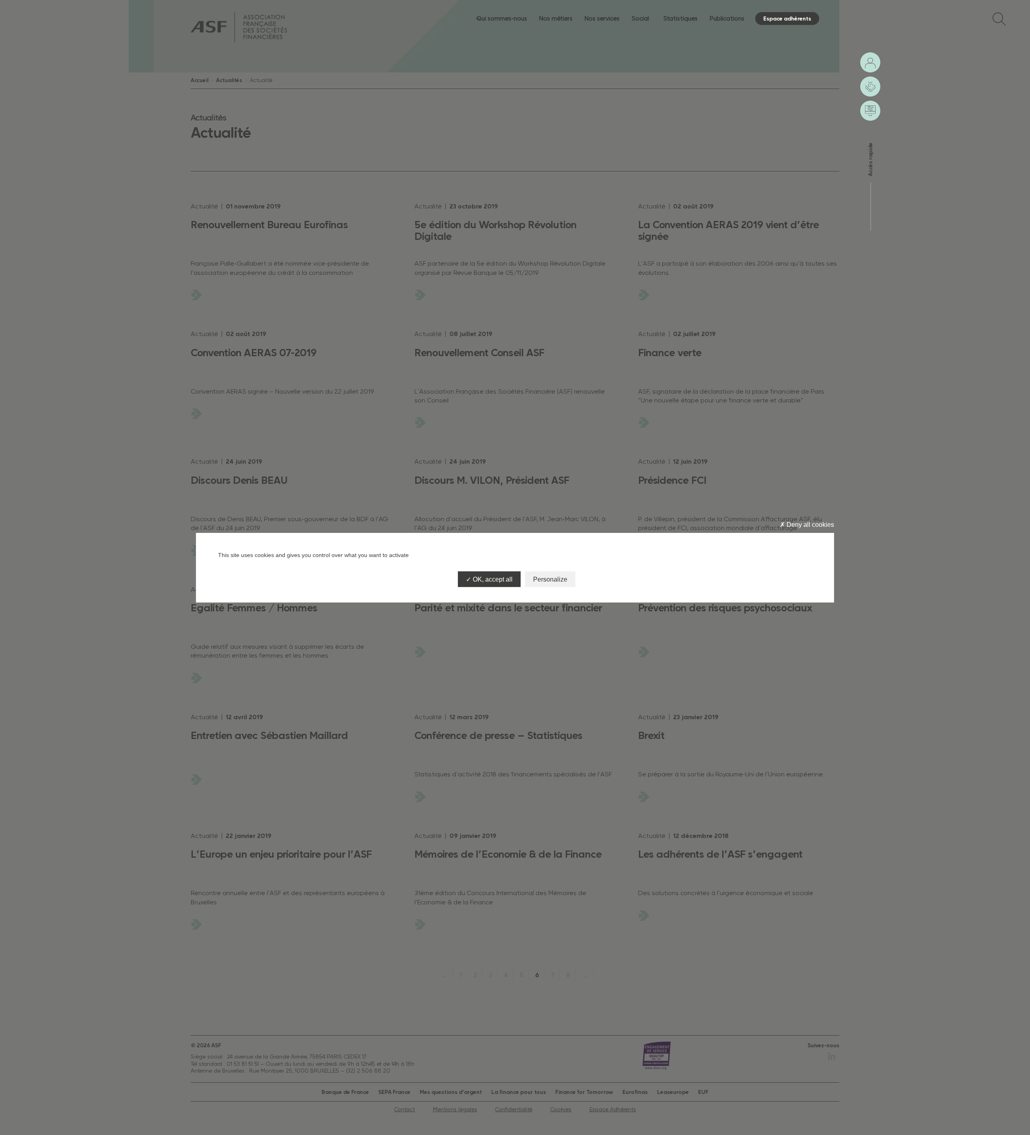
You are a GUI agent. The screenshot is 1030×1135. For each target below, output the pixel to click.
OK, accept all (492, 579)
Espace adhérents (787, 18)
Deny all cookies (809, 524)
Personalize (550, 579)
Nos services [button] (602, 18)
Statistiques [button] (680, 18)
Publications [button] (727, 18)
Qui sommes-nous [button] (501, 18)
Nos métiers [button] (556, 18)
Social (640, 18)
